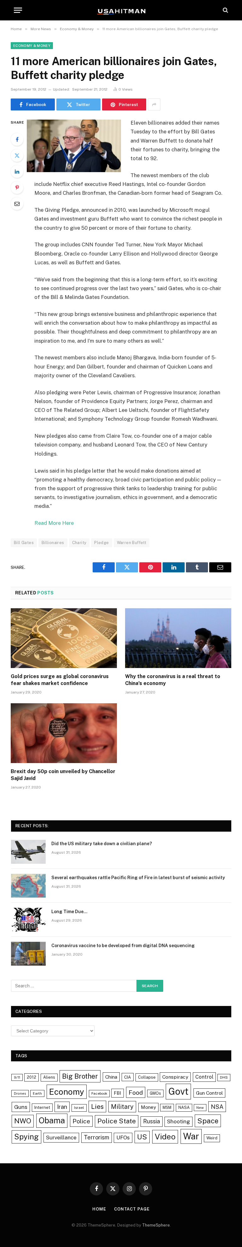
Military (122, 1106)
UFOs (123, 1137)
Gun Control (209, 1093)
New (200, 1107)
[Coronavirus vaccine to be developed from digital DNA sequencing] (28, 954)
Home (99, 1209)
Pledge (101, 542)
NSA (217, 1106)
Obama (52, 1120)
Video (165, 1136)
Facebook (99, 1093)
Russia (151, 1121)
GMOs (155, 1093)
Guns (20, 1107)
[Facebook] (17, 139)
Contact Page (132, 1209)
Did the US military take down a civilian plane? (101, 843)
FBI (117, 1093)
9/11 (17, 1077)
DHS (224, 1077)
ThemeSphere (156, 1225)
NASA (184, 1107)
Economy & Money (31, 46)
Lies (97, 1106)
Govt (178, 1091)
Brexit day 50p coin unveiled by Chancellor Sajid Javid (63, 774)
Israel (79, 1107)
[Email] (17, 203)
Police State (116, 1121)
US (142, 1137)
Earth (37, 1093)
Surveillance (61, 1137)
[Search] (225, 10)
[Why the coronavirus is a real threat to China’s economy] (178, 638)
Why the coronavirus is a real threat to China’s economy (172, 679)
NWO (22, 1121)
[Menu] (18, 10)
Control (204, 1077)
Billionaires (53, 542)
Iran (62, 1107)
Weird (211, 1138)
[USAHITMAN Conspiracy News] (121, 10)
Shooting (178, 1121)
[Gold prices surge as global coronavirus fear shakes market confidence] (64, 638)
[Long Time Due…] (28, 920)
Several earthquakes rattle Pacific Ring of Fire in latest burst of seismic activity (138, 877)
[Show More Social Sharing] (154, 104)
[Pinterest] (17, 187)
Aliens (49, 1077)
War (191, 1136)
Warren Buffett (131, 542)
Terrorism (96, 1137)
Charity (79, 542)
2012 (31, 1077)
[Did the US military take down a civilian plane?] (28, 852)
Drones (20, 1093)
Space (207, 1120)
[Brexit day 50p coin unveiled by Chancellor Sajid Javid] (64, 733)
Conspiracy (175, 1077)
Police (81, 1121)
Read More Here (54, 523)
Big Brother (80, 1076)
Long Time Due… (69, 911)
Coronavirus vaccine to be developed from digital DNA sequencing (123, 945)
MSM (167, 1107)
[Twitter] (17, 155)
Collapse (147, 1077)
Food (136, 1092)
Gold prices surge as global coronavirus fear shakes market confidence (60, 679)
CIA (127, 1077)
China (111, 1077)
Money (148, 1107)
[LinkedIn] (17, 171)
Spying (26, 1136)
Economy (66, 1092)
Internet (42, 1107)
